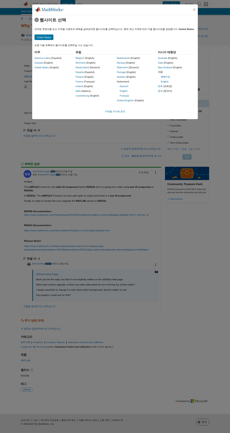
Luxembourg (82, 95)
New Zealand (165, 67)
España (80, 72)
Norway (121, 62)
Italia (78, 91)
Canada (39, 62)
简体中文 (165, 76)
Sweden (121, 76)
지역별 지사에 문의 (115, 111)
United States (42, 67)
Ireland (79, 86)
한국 (160, 91)
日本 (160, 86)
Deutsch (124, 86)
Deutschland (82, 67)
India (160, 62)
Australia (162, 58)
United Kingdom (125, 100)
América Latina (43, 58)
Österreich (122, 67)
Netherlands (123, 58)
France (79, 81)
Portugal (121, 72)
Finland (80, 76)
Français (124, 95)
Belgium (80, 58)
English (123, 91)
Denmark (80, 62)
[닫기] (194, 9)
